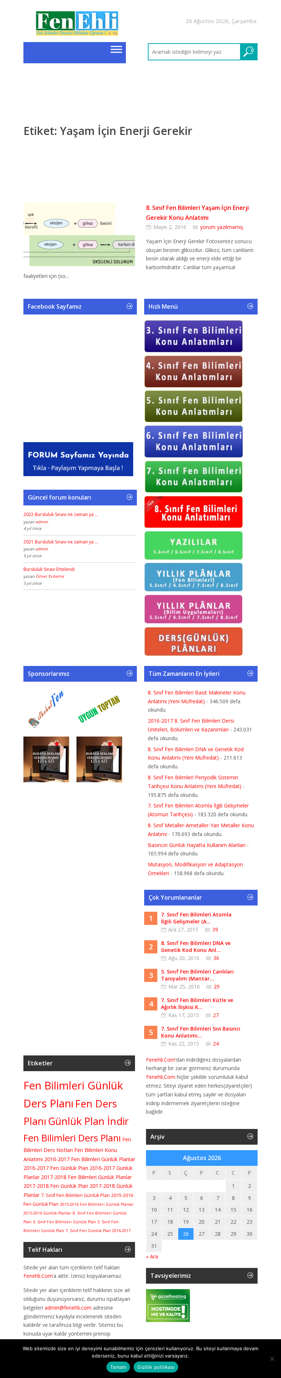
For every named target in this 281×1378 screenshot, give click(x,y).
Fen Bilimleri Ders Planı (72, 1138)
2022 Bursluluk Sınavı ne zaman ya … (60, 514)
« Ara (152, 1256)
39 (215, 929)
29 (217, 986)
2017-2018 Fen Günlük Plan (55, 1185)
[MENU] (116, 49)
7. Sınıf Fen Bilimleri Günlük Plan (75, 1195)
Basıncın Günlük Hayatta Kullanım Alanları (197, 845)
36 (216, 958)
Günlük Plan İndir (88, 1121)
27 (216, 1015)
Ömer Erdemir (50, 576)
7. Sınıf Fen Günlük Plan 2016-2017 (98, 1230)
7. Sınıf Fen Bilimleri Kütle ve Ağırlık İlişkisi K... (197, 1004)
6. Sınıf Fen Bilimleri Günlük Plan (64, 1221)
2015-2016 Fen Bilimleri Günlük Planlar (97, 1204)
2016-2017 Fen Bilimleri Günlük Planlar (89, 1159)
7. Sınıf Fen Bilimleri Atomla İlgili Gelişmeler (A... (196, 918)
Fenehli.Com (38, 1275)
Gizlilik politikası (156, 1367)
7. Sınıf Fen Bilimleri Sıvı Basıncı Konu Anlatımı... (200, 1032)
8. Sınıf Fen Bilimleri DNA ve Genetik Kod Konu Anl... (196, 947)
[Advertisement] (140, 111)
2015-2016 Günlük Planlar (47, 1213)
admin (42, 521)
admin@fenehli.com (68, 1307)
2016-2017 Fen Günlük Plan (55, 1167)
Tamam (118, 1367)
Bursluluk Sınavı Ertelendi (49, 569)
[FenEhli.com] (78, 24)
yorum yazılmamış (221, 226)
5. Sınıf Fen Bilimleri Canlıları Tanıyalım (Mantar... (197, 975)
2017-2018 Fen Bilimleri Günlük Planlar (86, 1177)
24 (216, 1043)
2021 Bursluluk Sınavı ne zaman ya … (60, 542)
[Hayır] (272, 1358)
